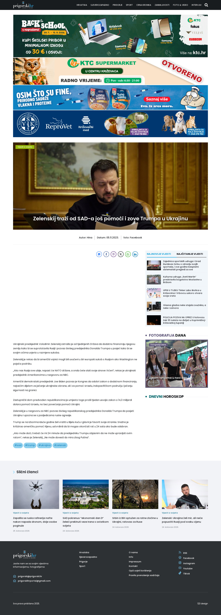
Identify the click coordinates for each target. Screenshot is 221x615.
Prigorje (117, 4)
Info (131, 556)
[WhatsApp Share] (128, 254)
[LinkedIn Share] (135, 254)
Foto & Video (180, 4)
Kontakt (133, 566)
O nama (133, 552)
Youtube (187, 568)
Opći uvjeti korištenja (140, 570)
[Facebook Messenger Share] (99, 254)
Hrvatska (82, 4)
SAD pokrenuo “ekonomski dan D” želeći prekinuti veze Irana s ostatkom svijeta (86, 521)
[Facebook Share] (106, 254)
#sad (18, 445)
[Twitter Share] (121, 254)
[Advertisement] (76, 279)
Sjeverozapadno (100, 4)
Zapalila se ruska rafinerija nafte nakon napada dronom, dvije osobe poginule (35, 521)
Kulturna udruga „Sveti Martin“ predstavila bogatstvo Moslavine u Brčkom (182, 279)
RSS (185, 553)
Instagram (189, 563)
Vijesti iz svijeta (25, 146)
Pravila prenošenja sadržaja (144, 575)
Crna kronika (143, 4)
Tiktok (186, 573)
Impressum (135, 561)
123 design (202, 603)
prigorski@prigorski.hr (30, 576)
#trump (30, 445)
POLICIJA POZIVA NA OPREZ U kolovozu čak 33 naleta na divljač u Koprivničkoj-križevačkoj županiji (184, 320)
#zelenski (60, 445)
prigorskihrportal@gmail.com (34, 580)
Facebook (188, 558)
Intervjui (196, 4)
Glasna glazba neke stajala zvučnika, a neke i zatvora (184, 306)
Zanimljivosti (162, 4)
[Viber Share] (113, 254)
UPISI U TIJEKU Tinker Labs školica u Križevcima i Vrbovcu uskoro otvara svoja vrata (182, 293)
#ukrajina (44, 445)
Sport (129, 4)
